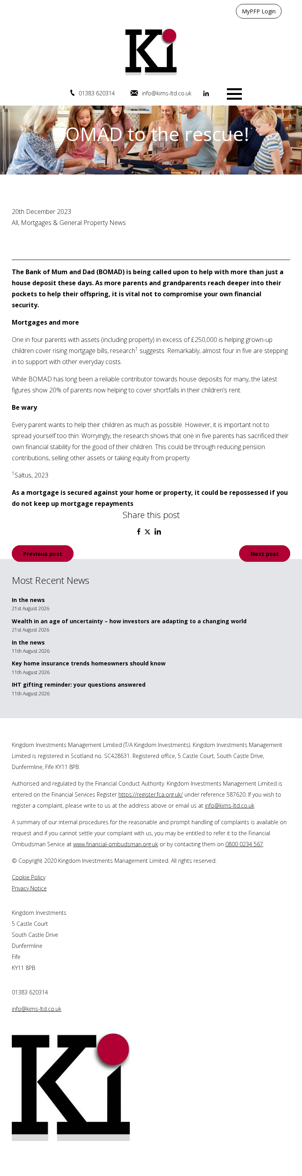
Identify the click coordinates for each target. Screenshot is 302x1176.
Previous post (42, 553)
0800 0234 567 (244, 844)
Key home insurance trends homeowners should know (89, 663)
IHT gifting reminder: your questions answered (78, 684)
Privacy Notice (29, 888)
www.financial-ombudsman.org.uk (115, 844)
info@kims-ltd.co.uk (167, 93)
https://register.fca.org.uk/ (150, 794)
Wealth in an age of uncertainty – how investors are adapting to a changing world (129, 621)
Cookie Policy (28, 877)
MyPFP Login (259, 11)
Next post (264, 553)
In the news (28, 600)
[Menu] (234, 93)
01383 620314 (97, 93)
